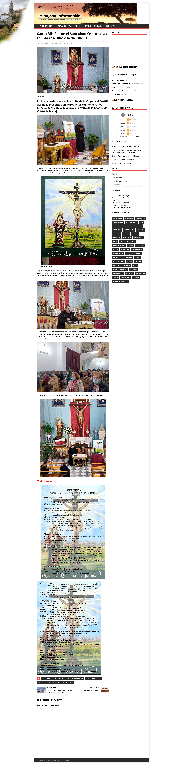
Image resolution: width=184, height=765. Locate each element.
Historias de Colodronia (120, 205)
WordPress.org (117, 185)
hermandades (118, 254)
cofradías (117, 226)
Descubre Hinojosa (44, 26)
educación (127, 238)
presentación (54, 682)
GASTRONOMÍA (137, 250)
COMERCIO (127, 226)
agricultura (140, 218)
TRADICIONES (125, 277)
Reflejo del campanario (121, 84)
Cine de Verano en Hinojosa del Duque (125, 156)
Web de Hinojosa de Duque (121, 207)
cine (141, 222)
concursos (117, 230)
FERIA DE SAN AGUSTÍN (127, 242)
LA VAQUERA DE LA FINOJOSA (122, 258)
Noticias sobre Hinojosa (125, 67)
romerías (133, 269)
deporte (135, 234)
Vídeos (78, 26)
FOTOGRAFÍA (140, 246)
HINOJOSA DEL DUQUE (93, 678)
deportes (116, 238)
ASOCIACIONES (118, 222)
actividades (47, 678)
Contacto (110, 26)
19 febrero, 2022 (45, 43)
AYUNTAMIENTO (131, 222)
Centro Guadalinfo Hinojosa (121, 198)
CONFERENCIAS (129, 230)
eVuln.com (115, 200)
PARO (135, 266)
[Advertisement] (129, 50)
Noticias (65, 43)
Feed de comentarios (119, 181)
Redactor (56, 43)
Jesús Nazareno (118, 80)
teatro (115, 277)
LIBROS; (137, 258)
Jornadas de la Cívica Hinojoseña (123, 160)
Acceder (115, 174)
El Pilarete (116, 94)
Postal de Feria (118, 87)
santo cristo (68, 682)
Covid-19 (140, 230)
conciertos (138, 226)
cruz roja (116, 234)
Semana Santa (118, 273)
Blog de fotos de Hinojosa (121, 196)
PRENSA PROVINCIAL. (120, 269)
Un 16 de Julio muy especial (121, 163)
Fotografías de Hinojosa (125, 75)
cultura (126, 234)
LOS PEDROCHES (118, 262)
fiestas (130, 246)
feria (115, 242)
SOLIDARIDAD (140, 273)
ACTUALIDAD (59, 678)
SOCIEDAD (129, 273)
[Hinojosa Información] (85, 23)
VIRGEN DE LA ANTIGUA (120, 281)
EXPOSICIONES (138, 238)
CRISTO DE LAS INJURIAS (75, 678)
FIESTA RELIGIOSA (119, 246)
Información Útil (63, 26)
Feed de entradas (118, 178)
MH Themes (67, 760)
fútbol (115, 250)
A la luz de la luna (119, 91)
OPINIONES (126, 266)
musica (129, 262)
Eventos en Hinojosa (123, 100)
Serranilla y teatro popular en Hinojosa (125, 146)
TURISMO (136, 277)
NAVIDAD (138, 262)
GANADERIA (125, 250)
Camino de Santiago (93, 26)
